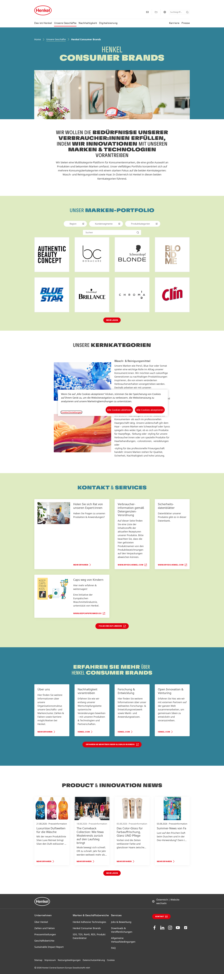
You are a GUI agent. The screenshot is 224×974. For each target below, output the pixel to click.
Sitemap (38, 960)
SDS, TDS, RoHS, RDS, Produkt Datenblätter (89, 936)
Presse (185, 23)
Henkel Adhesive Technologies (89, 921)
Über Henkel (41, 921)
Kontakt (159, 917)
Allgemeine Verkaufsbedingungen (123, 939)
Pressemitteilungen (45, 934)
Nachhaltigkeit (88, 23)
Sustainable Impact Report (49, 946)
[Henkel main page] (43, 10)
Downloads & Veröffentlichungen (121, 930)
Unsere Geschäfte (65, 23)
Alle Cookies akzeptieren (149, 409)
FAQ (113, 947)
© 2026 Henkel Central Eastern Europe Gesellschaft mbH (62, 968)
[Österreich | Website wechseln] (165, 12)
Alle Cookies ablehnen (119, 409)
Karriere (174, 23)
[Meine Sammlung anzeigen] (156, 12)
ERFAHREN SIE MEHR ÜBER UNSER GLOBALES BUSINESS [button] (110, 744)
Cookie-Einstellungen (71, 412)
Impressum (50, 960)
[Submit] (187, 12)
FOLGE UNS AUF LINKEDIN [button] (110, 626)
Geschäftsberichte (44, 940)
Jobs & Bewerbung (121, 921)
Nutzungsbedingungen (69, 960)
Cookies (111, 960)
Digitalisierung (108, 23)
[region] (113, 403)
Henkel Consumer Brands (87, 928)
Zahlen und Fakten (44, 928)
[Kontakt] (147, 12)
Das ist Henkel (43, 23)
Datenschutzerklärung (94, 960)
